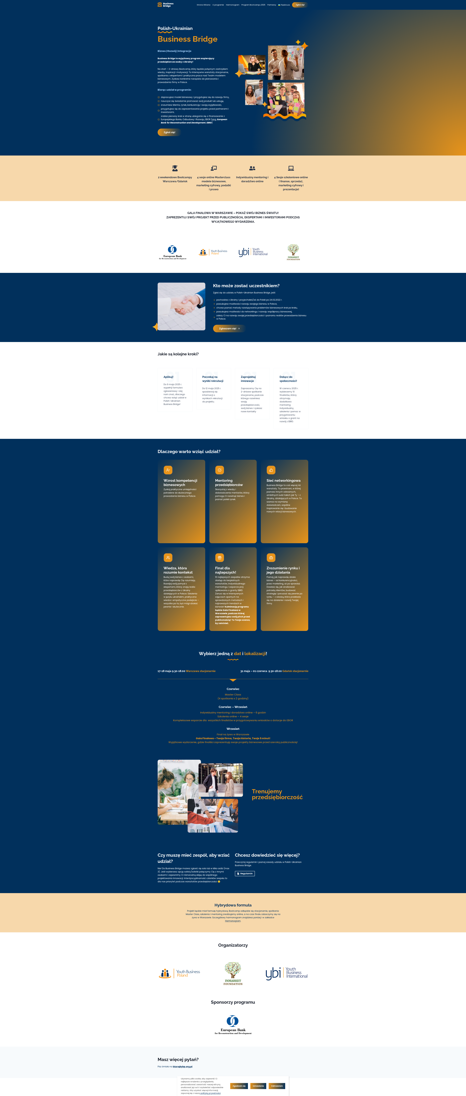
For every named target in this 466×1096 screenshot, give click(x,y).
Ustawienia (258, 1086)
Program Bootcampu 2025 (253, 5)
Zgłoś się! (300, 5)
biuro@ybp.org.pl (182, 1066)
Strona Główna (203, 5)
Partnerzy (271, 5)
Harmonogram (232, 5)
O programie (218, 5)
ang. (214, 119)
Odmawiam (277, 1086)
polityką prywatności (210, 1093)
